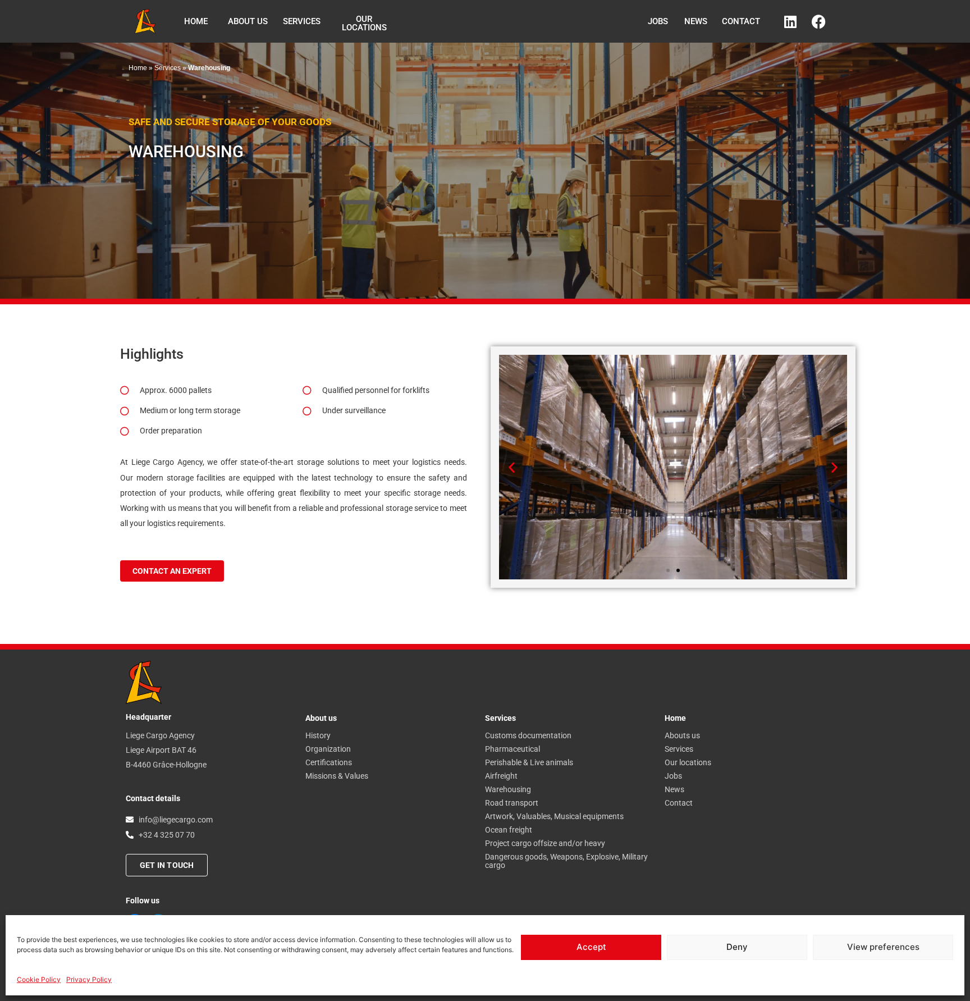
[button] (512, 467)
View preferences (883, 946)
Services (167, 68)
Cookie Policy (39, 979)
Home (138, 68)
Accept (591, 946)
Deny (737, 946)
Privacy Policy (89, 979)
